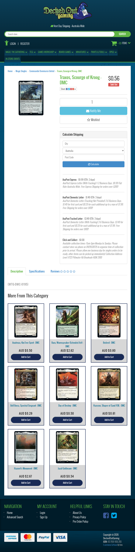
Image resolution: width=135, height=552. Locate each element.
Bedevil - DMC (109, 342)
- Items (122, 43)
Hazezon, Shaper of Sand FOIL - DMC (109, 405)
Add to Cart (25, 357)
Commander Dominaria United (41, 71)
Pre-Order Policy (80, 521)
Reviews (55, 271)
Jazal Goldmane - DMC (67, 468)
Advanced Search (15, 517)
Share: (63, 88)
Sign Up (43, 517)
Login (13, 44)
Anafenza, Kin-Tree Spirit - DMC (25, 342)
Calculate (94, 164)
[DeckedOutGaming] (67, 10)
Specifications (37, 271)
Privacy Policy (79, 517)
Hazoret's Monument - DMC (26, 468)
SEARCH (122, 34)
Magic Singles (21, 71)
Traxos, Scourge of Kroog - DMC (69, 71)
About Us (77, 513)
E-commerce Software (110, 544)
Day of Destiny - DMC (67, 405)
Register (25, 44)
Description (17, 271)
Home (10, 71)
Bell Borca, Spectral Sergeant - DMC (25, 405)
